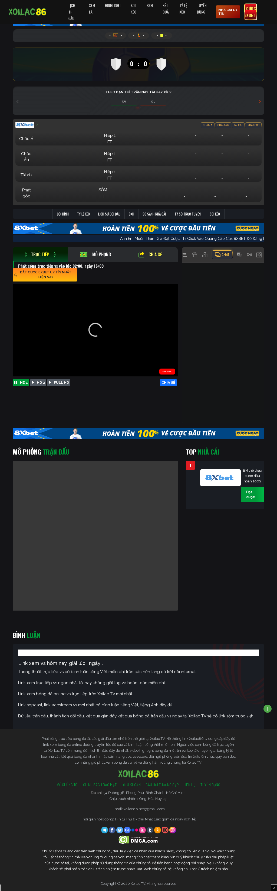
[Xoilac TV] (27, 11)
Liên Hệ (189, 785)
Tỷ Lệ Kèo (183, 8)
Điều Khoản (131, 785)
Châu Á (207, 125)
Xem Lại (92, 8)
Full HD (61, 382)
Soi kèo (215, 214)
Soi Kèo (133, 8)
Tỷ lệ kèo (83, 214)
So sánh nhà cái (154, 214)
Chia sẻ (155, 254)
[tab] (40, 254)
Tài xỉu (238, 125)
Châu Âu (223, 125)
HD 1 (24, 382)
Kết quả (166, 8)
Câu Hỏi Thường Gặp (162, 785)
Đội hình (63, 214)
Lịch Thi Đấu (71, 11)
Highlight (113, 5)
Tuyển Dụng (201, 8)
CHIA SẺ (168, 382)
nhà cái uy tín (228, 12)
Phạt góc (253, 125)
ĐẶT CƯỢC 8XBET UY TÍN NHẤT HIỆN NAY (45, 274)
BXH (150, 5)
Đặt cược (250, 494)
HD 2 (41, 382)
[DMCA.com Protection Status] (138, 839)
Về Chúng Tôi (67, 785)
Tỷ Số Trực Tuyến (187, 214)
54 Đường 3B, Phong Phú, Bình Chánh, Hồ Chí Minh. (144, 793)
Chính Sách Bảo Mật (100, 785)
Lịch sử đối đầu (109, 214)
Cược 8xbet (250, 11)
